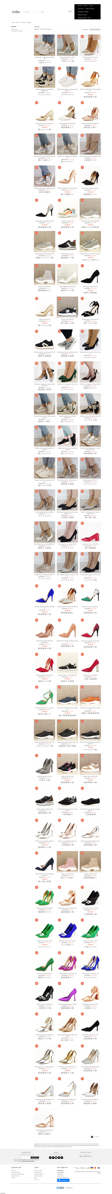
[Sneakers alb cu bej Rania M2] (90, 764)
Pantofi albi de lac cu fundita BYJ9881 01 (44, 544)
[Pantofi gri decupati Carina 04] (44, 764)
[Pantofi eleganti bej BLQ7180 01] (90, 992)
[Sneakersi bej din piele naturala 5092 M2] (44, 176)
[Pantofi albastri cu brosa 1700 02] (67, 928)
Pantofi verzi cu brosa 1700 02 (44, 941)
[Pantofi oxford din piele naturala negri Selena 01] (67, 797)
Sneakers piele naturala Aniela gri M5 (44, 254)
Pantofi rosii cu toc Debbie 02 (90, 675)
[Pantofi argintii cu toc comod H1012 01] (44, 1054)
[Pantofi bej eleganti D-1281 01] (90, 468)
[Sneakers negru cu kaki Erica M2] (44, 797)
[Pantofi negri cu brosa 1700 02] (90, 896)
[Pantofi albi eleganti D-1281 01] (67, 45)
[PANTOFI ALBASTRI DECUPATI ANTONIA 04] (44, 594)
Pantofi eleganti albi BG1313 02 (67, 286)
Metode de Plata (38, 1170)
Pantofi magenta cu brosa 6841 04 (67, 973)
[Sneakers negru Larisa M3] (67, 241)
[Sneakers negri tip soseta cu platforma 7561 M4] (67, 436)
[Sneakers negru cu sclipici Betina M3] (67, 663)
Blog (89, 18)
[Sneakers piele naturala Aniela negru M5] (67, 730)
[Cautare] (42, 12)
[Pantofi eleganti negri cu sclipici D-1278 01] (90, 562)
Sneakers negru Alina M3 (67, 776)
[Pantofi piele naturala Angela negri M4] (44, 730)
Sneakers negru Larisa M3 (67, 254)
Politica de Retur (38, 1172)
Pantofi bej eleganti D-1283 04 (90, 57)
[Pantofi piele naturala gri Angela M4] (90, 209)
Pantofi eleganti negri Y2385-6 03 (90, 319)
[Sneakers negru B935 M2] (67, 307)
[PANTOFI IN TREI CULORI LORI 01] (90, 594)
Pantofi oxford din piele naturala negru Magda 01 (90, 809)
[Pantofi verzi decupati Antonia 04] (44, 896)
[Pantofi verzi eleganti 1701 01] (90, 928)
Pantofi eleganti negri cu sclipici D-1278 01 (90, 575)
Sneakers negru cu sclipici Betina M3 (67, 675)
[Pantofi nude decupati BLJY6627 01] (90, 111)
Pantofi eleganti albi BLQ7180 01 (67, 123)
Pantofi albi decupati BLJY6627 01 (90, 1099)
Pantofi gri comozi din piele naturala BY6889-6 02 (90, 512)
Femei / (18, 22)
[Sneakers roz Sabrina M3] (67, 861)
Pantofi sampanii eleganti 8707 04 (44, 1130)
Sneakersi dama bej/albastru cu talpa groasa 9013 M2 (90, 448)
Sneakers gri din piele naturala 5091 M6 (67, 352)
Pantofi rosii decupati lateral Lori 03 (90, 641)
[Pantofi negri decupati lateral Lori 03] (44, 209)
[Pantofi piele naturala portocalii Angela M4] (90, 695)
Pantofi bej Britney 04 (44, 319)
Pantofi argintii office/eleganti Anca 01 (90, 841)
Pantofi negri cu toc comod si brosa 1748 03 (90, 352)
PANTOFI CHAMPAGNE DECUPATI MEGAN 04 (90, 90)
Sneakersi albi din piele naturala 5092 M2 (44, 156)
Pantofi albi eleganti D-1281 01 (67, 57)
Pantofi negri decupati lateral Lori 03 (44, 221)
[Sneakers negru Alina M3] (67, 764)
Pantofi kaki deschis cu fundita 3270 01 (67, 480)
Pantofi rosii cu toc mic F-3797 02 (90, 544)
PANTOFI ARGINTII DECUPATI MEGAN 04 (67, 606)
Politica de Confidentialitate (28, 1161)
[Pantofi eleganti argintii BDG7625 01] (90, 1054)
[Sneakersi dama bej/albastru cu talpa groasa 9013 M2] (90, 436)
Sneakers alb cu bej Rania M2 (90, 776)
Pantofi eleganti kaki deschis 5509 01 (44, 512)
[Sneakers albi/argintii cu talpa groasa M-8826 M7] (67, 77)
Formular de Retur (38, 1176)
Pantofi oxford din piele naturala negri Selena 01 (67, 809)
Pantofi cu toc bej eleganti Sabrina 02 (67, 841)
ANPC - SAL (36, 1179)
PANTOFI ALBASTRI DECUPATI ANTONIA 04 (45, 607)
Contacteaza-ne (64, 1180)
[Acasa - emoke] (16, 12)
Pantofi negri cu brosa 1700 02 (90, 908)
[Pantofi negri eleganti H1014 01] (90, 1022)
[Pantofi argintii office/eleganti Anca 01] (90, 829)
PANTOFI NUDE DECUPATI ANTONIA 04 (67, 188)
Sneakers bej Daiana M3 (67, 221)
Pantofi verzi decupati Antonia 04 (44, 908)
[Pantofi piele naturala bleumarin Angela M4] (67, 695)
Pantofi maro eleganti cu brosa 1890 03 (90, 384)
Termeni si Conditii (15, 1172)
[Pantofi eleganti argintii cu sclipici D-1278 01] (67, 562)
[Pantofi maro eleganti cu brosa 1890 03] (90, 372)
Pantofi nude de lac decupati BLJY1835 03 (90, 156)
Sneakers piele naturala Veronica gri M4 (90, 254)
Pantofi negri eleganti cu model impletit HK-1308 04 (44, 384)
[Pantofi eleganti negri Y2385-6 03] (90, 307)
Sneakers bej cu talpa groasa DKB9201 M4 (67, 156)
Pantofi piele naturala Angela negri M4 (44, 742)
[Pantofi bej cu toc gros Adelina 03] (44, 111)
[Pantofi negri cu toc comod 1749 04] (67, 532)
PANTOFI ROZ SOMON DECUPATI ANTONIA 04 (44, 641)
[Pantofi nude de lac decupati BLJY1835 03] (90, 144)
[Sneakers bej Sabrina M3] (90, 861)
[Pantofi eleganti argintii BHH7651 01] (44, 1087)
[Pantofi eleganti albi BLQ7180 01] (67, 111)
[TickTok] (59, 1157)
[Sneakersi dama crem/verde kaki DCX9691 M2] (67, 404)
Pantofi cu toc (14, 29)
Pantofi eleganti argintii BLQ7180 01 (44, 1034)
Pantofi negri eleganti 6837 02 (90, 286)
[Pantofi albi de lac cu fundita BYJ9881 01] (44, 532)
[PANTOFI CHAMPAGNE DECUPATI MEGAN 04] (90, 77)
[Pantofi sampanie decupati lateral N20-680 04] (67, 1022)
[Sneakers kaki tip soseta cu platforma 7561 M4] (44, 436)
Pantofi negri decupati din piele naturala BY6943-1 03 (67, 512)
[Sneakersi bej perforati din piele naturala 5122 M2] (44, 404)
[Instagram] (61, 1157)
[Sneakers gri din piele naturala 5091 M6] (67, 340)
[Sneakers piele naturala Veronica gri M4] (90, 241)
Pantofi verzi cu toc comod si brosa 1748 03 (67, 384)
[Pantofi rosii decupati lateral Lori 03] (90, 628)
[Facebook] (50, 1157)
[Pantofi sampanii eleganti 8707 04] (44, 1118)
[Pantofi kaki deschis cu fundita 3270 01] (67, 468)
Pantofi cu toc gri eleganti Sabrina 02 (44, 841)
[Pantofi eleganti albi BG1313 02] (67, 274)
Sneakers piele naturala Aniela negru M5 (67, 742)
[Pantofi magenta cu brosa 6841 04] (67, 961)
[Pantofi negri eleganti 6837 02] (90, 274)
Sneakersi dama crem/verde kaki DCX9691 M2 (67, 416)
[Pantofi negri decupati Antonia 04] (90, 176)
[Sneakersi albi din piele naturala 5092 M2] (44, 144)
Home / (13, 22)
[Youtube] (56, 1157)
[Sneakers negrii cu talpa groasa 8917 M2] (44, 340)
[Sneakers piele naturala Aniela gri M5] (44, 241)
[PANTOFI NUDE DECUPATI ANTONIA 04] (67, 176)
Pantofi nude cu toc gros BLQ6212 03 (67, 908)
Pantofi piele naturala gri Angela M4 (90, 221)
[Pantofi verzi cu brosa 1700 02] (44, 928)
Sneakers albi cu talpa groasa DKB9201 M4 (44, 58)
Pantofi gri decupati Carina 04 (44, 776)
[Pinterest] (53, 1157)
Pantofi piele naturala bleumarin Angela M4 (67, 708)
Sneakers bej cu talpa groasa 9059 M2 (44, 574)
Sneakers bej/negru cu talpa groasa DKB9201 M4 (45, 90)
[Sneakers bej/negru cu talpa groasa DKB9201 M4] (44, 77)
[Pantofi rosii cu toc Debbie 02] (90, 663)
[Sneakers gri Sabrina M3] (44, 274)
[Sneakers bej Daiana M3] (67, 209)
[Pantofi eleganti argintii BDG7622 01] (67, 1087)
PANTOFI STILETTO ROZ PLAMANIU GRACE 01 (67, 641)
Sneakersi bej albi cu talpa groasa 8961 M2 (45, 480)
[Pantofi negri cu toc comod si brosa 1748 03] (90, 340)
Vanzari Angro (82, 18)
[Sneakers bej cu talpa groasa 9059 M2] (44, 562)
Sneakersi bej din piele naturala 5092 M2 (44, 188)
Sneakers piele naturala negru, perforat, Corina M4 (90, 742)
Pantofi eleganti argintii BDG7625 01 (90, 1066)
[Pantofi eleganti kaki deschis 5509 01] (44, 500)
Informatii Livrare (83, 11)
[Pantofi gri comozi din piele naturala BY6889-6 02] (90, 500)
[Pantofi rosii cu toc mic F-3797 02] (90, 532)
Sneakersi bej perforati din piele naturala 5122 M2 (44, 416)
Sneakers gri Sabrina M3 (44, 286)
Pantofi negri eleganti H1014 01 (90, 1034)
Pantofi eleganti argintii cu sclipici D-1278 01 (67, 575)
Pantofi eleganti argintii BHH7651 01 (44, 1099)
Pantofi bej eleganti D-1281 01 (90, 480)
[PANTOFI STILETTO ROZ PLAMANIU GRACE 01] (67, 628)
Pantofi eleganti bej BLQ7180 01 (90, 1004)
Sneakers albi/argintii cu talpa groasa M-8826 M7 (67, 90)
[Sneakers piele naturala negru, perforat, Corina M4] (90, 730)
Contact (13, 1177)
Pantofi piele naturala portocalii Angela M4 (90, 708)
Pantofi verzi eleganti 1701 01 (90, 941)
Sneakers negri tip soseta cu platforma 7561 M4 (67, 448)
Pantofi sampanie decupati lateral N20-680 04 (67, 1035)
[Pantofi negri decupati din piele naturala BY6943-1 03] (67, 500)
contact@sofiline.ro (86, 1156)
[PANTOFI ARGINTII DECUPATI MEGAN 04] (67, 594)
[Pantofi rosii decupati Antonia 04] (44, 663)
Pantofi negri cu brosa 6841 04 (44, 1004)
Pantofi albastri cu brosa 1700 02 (67, 941)
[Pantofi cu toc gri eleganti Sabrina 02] (44, 829)
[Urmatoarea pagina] (98, 1137)
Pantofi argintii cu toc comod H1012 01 (44, 1066)
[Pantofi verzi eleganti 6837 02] (44, 961)
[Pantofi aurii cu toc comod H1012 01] (67, 1054)
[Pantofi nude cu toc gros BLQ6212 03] (67, 896)
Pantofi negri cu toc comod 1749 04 (67, 544)
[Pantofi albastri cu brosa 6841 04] (90, 961)
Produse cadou (82, 15)
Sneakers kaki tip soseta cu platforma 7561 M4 (44, 448)
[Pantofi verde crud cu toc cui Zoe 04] (44, 695)
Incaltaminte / (23, 22)
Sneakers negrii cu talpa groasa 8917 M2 (44, 352)
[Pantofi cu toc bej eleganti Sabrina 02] (67, 829)
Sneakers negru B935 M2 (67, 319)
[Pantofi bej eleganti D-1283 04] (90, 45)
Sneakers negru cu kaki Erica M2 (44, 809)
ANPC (35, 1177)
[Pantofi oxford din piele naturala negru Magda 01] (90, 797)
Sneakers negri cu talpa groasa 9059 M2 (90, 416)
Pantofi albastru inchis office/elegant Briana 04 (44, 874)
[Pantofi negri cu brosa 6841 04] (44, 992)
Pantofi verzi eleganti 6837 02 (44, 973)
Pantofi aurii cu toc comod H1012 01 (67, 1066)
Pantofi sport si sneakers (17, 31)
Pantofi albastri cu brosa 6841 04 (90, 973)
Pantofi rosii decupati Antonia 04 (44, 675)
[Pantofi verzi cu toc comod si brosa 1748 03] (67, 372)
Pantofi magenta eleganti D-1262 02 (67, 1004)
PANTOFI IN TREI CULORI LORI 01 (90, 606)
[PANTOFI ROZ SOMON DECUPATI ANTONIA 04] (44, 628)
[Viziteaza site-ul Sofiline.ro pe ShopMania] (60, 1187)
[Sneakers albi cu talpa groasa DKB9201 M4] (44, 45)
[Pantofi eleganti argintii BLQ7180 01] (44, 1022)
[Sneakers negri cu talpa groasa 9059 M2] (90, 404)
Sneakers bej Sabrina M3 (90, 874)
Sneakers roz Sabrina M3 (67, 874)
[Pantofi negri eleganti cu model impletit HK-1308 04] (44, 372)
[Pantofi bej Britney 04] (44, 307)
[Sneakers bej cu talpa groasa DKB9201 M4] (67, 144)
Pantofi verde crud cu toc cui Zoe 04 (44, 708)
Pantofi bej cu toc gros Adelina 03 (44, 123)
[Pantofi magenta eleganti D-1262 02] (67, 992)
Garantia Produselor (38, 1174)
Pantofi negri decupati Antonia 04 (90, 188)
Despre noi (13, 1170)
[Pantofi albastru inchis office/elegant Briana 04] (44, 861)
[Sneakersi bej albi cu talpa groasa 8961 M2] (44, 468)
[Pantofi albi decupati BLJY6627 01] (90, 1087)
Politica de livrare (15, 1176)
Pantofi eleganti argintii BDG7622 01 (67, 1099)
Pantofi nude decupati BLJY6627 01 (90, 123)
